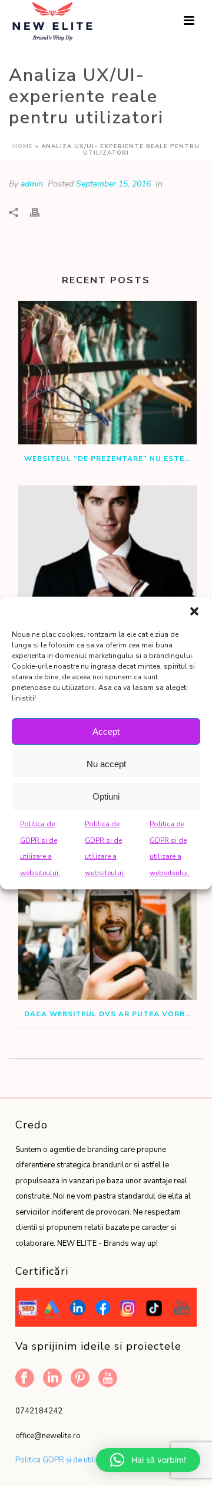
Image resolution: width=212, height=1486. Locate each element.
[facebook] (24, 1379)
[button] (194, 611)
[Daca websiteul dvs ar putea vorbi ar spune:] (107, 928)
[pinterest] (80, 1379)
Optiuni (106, 796)
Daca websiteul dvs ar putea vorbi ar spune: (110, 1014)
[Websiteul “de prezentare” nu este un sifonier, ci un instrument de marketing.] (107, 373)
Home (22, 146)
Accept (106, 731)
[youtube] (107, 1379)
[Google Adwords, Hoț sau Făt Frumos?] (107, 558)
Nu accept (106, 763)
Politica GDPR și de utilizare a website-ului (89, 1460)
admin (32, 183)
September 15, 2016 (113, 183)
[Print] (40, 212)
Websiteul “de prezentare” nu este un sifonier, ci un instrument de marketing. (110, 458)
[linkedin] (52, 1379)
